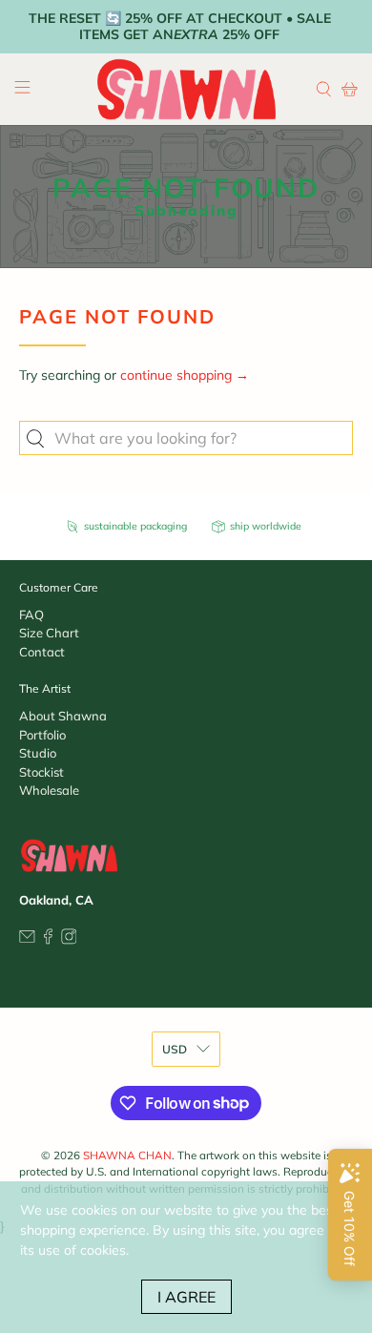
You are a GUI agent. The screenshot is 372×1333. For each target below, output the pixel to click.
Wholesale (49, 790)
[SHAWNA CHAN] (186, 89)
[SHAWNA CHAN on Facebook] (48, 940)
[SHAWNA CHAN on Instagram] (69, 940)
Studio (37, 752)
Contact (42, 651)
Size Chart (49, 632)
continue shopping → (184, 375)
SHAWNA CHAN (127, 1155)
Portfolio (42, 734)
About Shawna (63, 715)
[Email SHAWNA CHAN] (27, 940)
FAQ (31, 614)
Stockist (41, 772)
